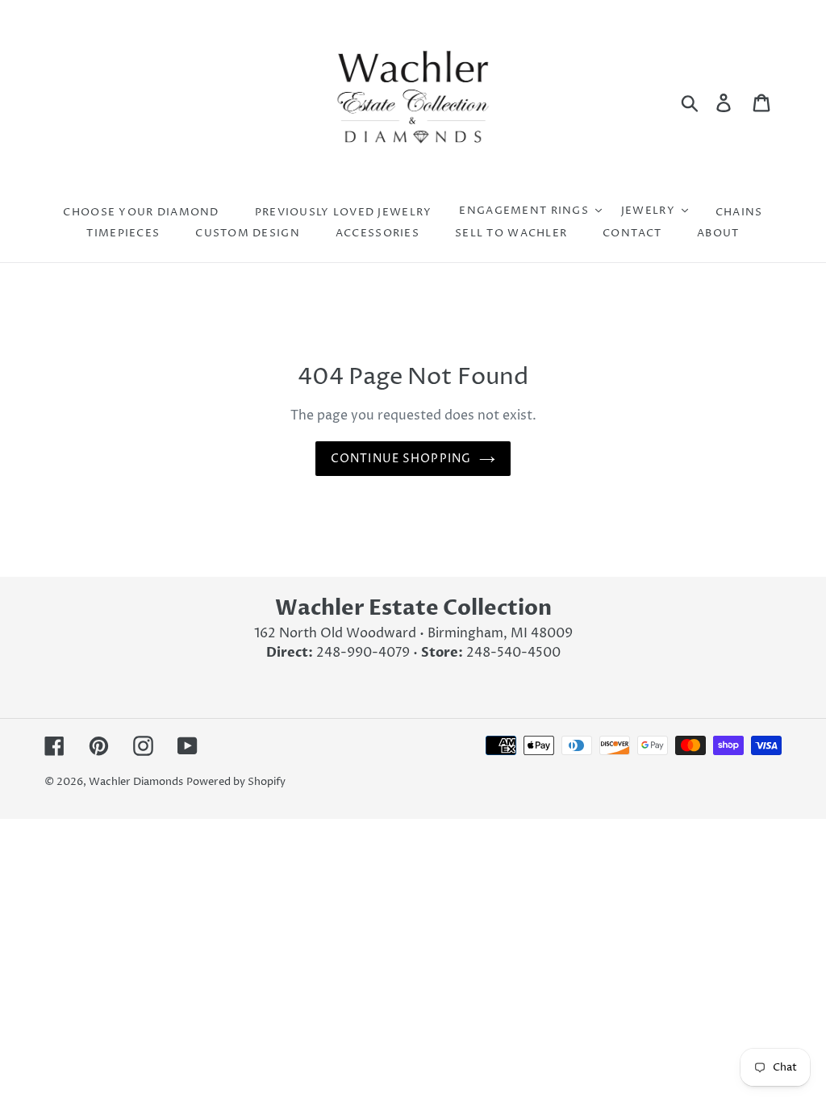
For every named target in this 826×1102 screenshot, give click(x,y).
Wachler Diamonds (136, 781)
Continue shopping (401, 458)
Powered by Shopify (236, 781)
